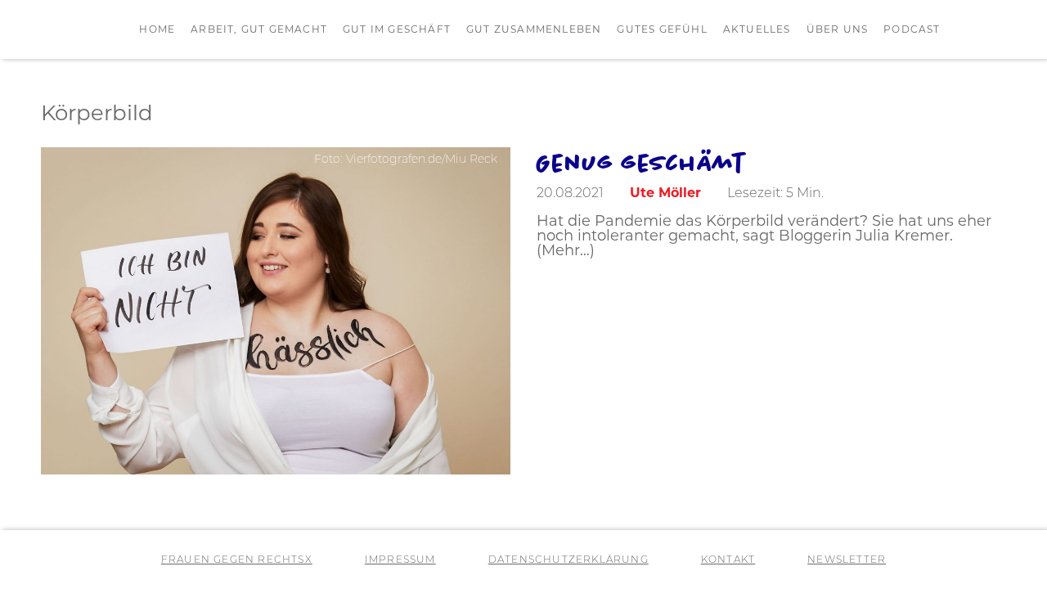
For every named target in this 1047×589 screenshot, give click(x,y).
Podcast (911, 30)
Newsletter (846, 560)
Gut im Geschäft (397, 30)
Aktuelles (757, 30)
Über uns (838, 30)
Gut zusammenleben (533, 30)
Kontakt (728, 560)
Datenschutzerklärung (568, 560)
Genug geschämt (641, 162)
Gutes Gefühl (662, 30)
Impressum (400, 560)
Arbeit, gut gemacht (259, 30)
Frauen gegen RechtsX (236, 560)
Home (157, 30)
